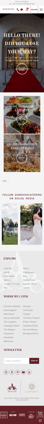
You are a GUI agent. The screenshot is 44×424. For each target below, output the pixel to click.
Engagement (29, 272)
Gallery (7, 280)
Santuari (27, 306)
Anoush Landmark (12, 306)
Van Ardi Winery (30, 329)
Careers (26, 287)
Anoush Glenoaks (12, 318)
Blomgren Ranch (30, 333)
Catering (8, 268)
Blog (25, 276)
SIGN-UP (34, 361)
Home (4, 181)
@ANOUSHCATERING (28, 195)
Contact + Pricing (11, 284)
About (26, 268)
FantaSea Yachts (30, 325)
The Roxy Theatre (31, 318)
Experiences (9, 276)
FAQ (5, 287)
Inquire (34, 10)
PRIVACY (37, 398)
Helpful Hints (29, 280)
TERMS (31, 398)
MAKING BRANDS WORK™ (22, 400)
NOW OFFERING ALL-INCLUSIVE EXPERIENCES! (22, 3)
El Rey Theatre (29, 321)
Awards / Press (30, 284)
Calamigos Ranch (11, 325)
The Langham (10, 321)
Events (7, 272)
